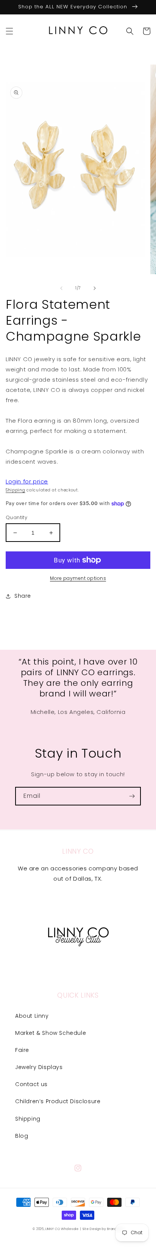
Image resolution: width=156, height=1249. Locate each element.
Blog (21, 1136)
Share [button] (22, 596)
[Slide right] (94, 288)
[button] (9, 31)
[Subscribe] (131, 796)
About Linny (32, 1016)
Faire (22, 1050)
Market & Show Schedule (50, 1033)
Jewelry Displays (39, 1067)
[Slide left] (61, 288)
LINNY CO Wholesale (62, 1229)
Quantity (16, 517)
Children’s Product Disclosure (57, 1101)
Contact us (31, 1084)
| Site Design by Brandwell (101, 1229)
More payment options (78, 578)
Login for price (27, 481)
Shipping (15, 490)
